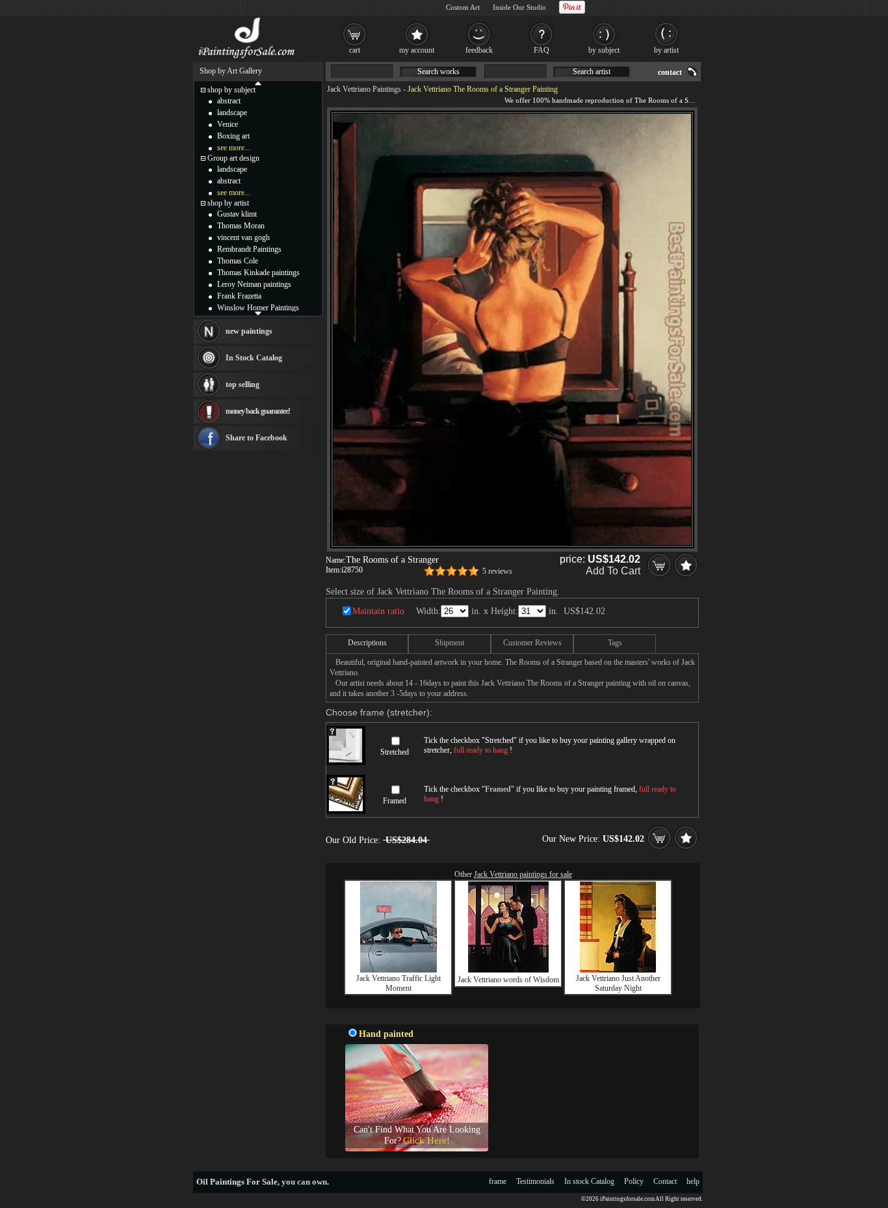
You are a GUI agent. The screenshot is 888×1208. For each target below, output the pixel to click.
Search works (438, 71)
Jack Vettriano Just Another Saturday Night (618, 983)
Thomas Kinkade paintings (258, 272)
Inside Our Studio (519, 7)
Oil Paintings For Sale (237, 1182)
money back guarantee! (258, 411)
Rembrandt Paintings (249, 249)
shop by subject (231, 89)
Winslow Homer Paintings (258, 307)
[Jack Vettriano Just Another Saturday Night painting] (618, 969)
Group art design (233, 158)
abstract (229, 100)
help (692, 1181)
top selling (242, 384)
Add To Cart (613, 570)
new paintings (249, 331)
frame (497, 1181)
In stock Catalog (589, 1181)
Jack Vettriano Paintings (364, 89)
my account (416, 50)
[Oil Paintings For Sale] (247, 58)
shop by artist (228, 203)
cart (354, 50)
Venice (227, 124)
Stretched (394, 752)
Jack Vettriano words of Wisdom (508, 979)
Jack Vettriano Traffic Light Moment (398, 983)
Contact (665, 1181)
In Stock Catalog (254, 357)
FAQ (541, 50)
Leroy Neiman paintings (254, 284)
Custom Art (463, 7)
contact (670, 72)
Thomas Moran (241, 225)
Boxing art (233, 136)
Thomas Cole (237, 260)
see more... (233, 147)
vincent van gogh (243, 237)
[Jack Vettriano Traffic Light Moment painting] (398, 969)
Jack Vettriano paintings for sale (523, 874)
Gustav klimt (237, 214)
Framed (394, 800)
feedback (479, 50)
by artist (666, 50)
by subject (604, 50)
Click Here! (426, 1140)
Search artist (591, 71)
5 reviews (497, 571)
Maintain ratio (378, 611)
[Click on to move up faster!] (258, 82)
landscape (232, 112)
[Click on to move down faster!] (258, 312)
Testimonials (535, 1181)
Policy (634, 1181)
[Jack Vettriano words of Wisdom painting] (508, 969)
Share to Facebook (256, 437)
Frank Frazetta (239, 296)
